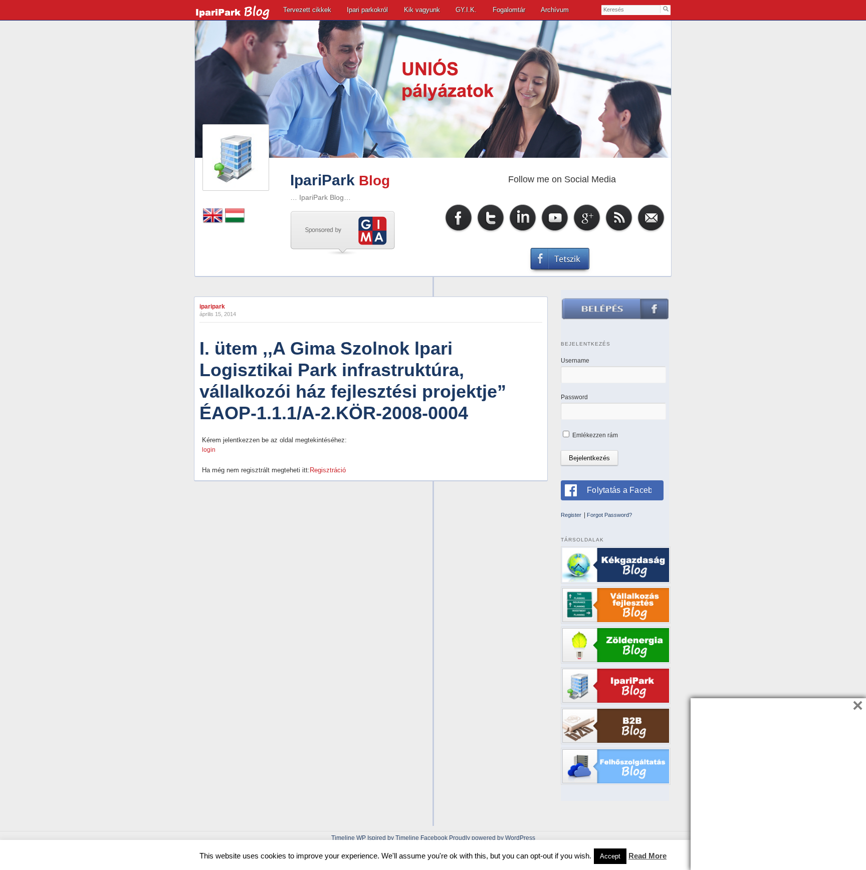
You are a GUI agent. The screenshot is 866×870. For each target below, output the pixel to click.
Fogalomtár (509, 10)
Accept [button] (610, 856)
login (208, 449)
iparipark (212, 306)
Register (571, 515)
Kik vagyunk (422, 10)
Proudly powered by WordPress (492, 837)
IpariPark (322, 180)
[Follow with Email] (651, 231)
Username (575, 360)
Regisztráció (328, 470)
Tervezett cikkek (307, 10)
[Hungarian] (235, 221)
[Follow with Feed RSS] (619, 231)
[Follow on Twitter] (491, 231)
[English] (213, 221)
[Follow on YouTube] (555, 231)
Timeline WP (348, 837)
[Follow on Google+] (587, 231)
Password (574, 397)
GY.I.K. (466, 10)
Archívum (555, 10)
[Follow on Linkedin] (523, 231)
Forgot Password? (609, 515)
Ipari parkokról (367, 10)
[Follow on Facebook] (459, 231)
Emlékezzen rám (594, 435)
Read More (647, 855)
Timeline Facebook (421, 837)
